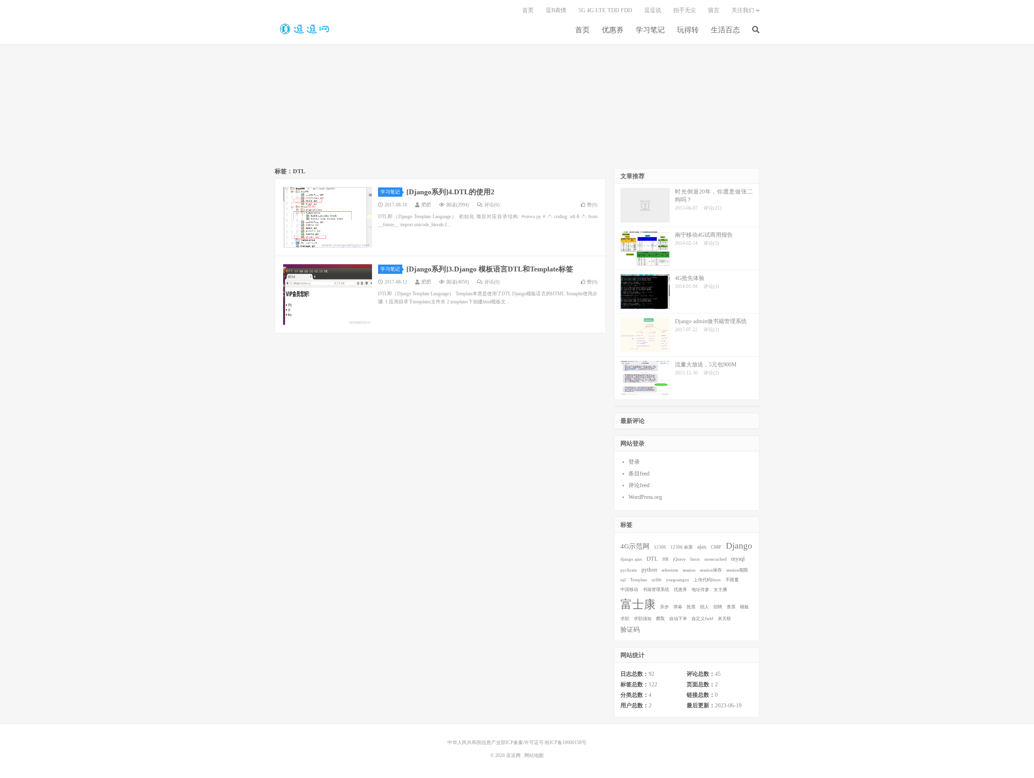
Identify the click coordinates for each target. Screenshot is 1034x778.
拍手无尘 (684, 10)
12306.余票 (681, 547)
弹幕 (677, 607)
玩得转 (688, 30)
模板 (744, 607)
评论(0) (492, 205)
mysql (738, 559)
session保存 (711, 570)
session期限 (737, 570)
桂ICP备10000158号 (565, 742)
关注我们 (742, 10)
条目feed (638, 474)
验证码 (630, 629)
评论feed (638, 485)
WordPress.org (645, 497)
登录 (634, 462)
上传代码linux (707, 580)
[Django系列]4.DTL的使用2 (450, 192)
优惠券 (613, 30)
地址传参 (700, 589)
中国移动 (629, 589)
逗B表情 (556, 10)
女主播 (720, 589)
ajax (701, 547)
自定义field (702, 618)
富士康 (638, 604)
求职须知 (643, 618)
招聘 (717, 607)
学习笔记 (650, 30)
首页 (582, 30)
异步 (664, 607)
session (689, 570)
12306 (660, 547)
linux (695, 559)
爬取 (660, 618)
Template (638, 580)
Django (739, 546)
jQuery (679, 559)
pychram (628, 570)
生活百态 (725, 30)
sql (623, 580)
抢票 (691, 607)
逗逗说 (652, 10)
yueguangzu (677, 580)
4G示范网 (634, 546)
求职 (624, 618)
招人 (704, 607)
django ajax (631, 559)
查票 (731, 607)
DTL (652, 559)
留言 (713, 10)
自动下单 (678, 618)
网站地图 (534, 755)
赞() (592, 205)
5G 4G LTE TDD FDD (605, 10)
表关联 (724, 618)
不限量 (732, 580)
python (649, 570)
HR (665, 559)
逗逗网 (303, 28)
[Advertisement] (517, 107)
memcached (715, 559)
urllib (657, 580)
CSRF (716, 547)
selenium (670, 570)
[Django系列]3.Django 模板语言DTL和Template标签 (489, 269)
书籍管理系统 (656, 589)
